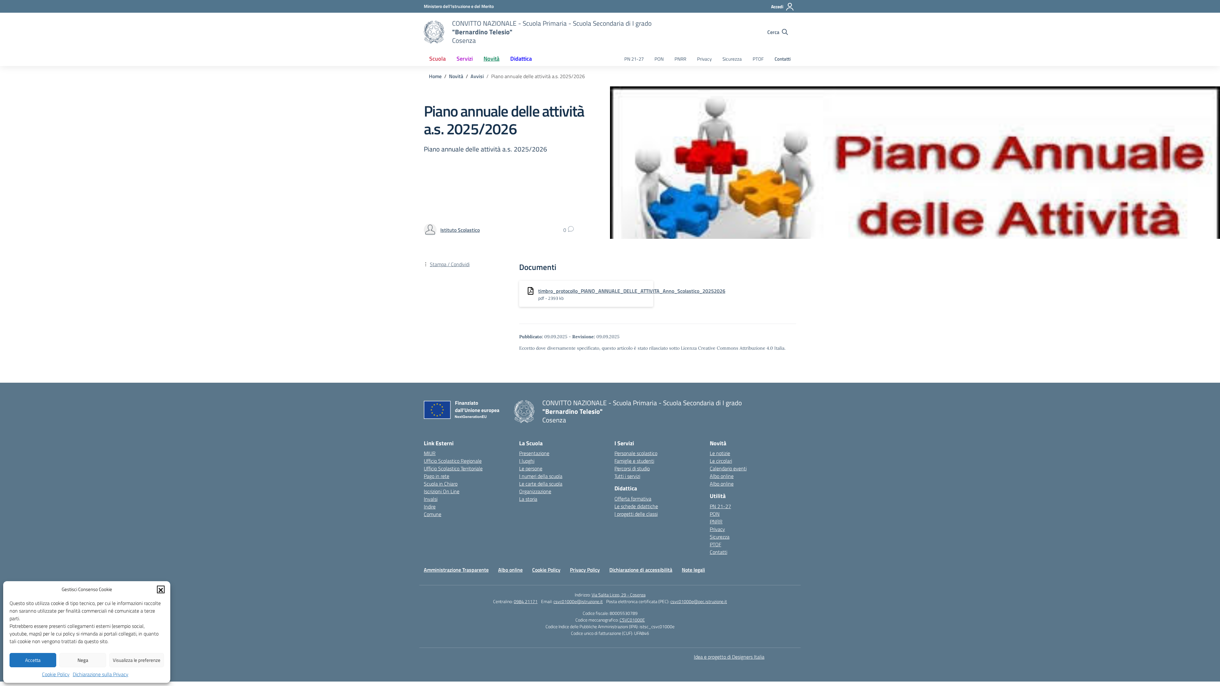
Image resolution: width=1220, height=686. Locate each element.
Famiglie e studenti (634, 461)
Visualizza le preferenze (136, 660)
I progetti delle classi (636, 514)
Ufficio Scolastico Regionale (453, 461)
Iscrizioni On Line (441, 491)
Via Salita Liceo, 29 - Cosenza (619, 594)
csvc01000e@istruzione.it (578, 601)
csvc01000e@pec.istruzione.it (698, 601)
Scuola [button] (437, 58)
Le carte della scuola (540, 484)
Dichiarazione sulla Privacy (100, 674)
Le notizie (720, 453)
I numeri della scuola (540, 476)
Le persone (530, 468)
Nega (83, 660)
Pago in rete (436, 476)
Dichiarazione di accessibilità (640, 570)
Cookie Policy (56, 674)
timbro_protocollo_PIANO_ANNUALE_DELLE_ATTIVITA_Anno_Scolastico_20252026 (631, 291)
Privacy (704, 59)
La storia (528, 499)
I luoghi (526, 461)
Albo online (722, 476)
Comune (432, 514)
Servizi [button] (465, 58)
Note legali (693, 570)
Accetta (33, 660)
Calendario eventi (728, 468)
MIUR (430, 453)
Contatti (783, 59)
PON (659, 59)
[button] (161, 589)
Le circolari (721, 461)
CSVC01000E (632, 619)
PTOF (758, 59)
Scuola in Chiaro (441, 484)
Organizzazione (535, 491)
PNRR (680, 59)
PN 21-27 (634, 59)
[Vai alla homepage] (434, 32)
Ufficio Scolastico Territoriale (453, 468)
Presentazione (534, 453)
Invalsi (430, 499)
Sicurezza (732, 59)
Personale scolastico (635, 453)
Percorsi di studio (632, 468)
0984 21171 (526, 601)
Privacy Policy (585, 570)
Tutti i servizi (627, 476)
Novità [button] (491, 58)
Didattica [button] (521, 58)
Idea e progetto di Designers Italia (729, 657)
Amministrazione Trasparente (456, 570)
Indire (430, 506)
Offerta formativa (632, 498)
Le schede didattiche (636, 506)
